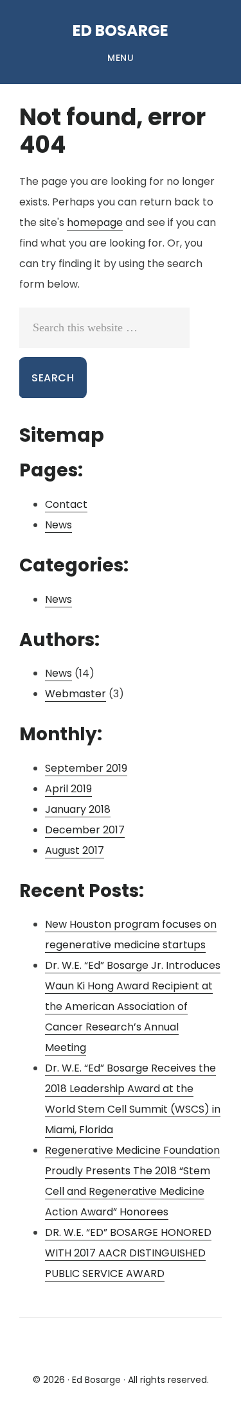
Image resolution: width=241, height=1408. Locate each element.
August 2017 (74, 850)
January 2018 (78, 809)
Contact (66, 504)
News (58, 524)
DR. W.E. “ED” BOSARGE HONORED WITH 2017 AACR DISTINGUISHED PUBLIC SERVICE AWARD (128, 1253)
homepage (95, 222)
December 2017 (85, 829)
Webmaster (75, 693)
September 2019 (86, 768)
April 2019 (68, 788)
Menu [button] (120, 57)
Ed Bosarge (120, 30)
